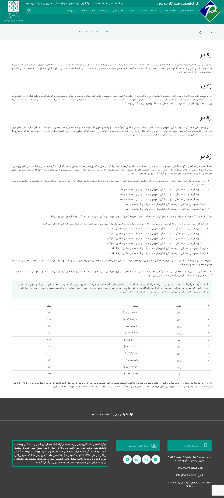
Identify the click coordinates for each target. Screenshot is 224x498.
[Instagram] (146, 459)
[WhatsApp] (136, 459)
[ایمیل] (155, 459)
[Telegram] (127, 459)
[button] (29, 10)
